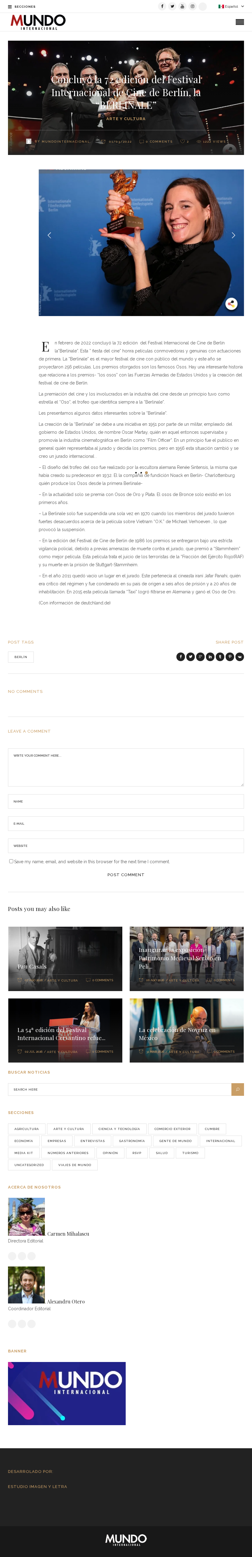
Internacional (220, 1141)
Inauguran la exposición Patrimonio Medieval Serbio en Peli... (180, 957)
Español (231, 6)
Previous (50, 234)
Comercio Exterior (173, 1129)
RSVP (136, 1153)
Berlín (20, 657)
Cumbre (212, 1129)
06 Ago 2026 (155, 980)
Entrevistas (93, 1141)
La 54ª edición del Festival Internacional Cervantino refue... (61, 1034)
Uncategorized (29, 1165)
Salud (162, 1153)
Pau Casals (32, 966)
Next (232, 234)
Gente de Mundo (175, 1141)
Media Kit (23, 1153)
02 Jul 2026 (33, 1051)
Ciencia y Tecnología (119, 1129)
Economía (23, 1141)
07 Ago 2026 (34, 980)
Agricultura (26, 1129)
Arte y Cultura (126, 118)
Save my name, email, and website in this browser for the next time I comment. (92, 861)
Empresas (57, 1141)
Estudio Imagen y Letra (37, 1486)
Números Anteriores (68, 1153)
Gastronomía (132, 1141)
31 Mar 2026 (155, 1051)
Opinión (110, 1153)
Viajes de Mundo (74, 1165)
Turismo (190, 1153)
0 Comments (103, 980)
